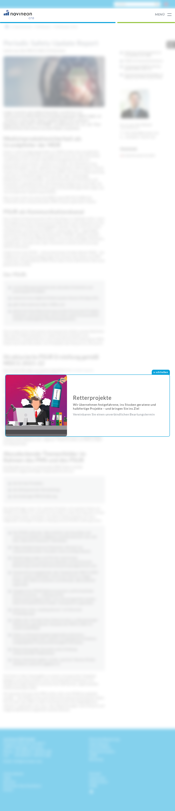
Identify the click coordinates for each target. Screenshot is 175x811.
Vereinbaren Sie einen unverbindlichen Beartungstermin (114, 414)
